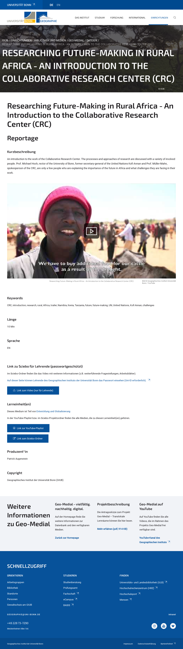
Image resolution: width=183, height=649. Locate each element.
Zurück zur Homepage (67, 537)
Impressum (128, 644)
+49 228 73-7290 (17, 623)
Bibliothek (12, 587)
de (51, 4)
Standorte (12, 593)
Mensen (124, 599)
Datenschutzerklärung (147, 644)
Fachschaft (69, 593)
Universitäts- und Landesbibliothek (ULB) (142, 582)
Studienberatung (72, 582)
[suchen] (173, 19)
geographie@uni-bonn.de (23, 614)
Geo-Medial (76, 40)
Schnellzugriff (27, 566)
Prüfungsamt (70, 587)
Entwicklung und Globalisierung (53, 411)
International (137, 17)
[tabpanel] (91, 58)
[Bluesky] (173, 626)
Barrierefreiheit (167, 644)
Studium (100, 17)
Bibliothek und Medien (50, 40)
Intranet (172, 614)
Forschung (116, 17)
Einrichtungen (159, 17)
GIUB (5, 40)
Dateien (91, 40)
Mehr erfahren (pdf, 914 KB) (112, 528)
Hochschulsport (128, 594)
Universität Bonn (19, 4)
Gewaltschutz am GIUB (19, 604)
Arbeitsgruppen (15, 582)
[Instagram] (154, 626)
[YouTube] (164, 626)
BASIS (66, 605)
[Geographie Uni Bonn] (32, 17)
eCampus (68, 599)
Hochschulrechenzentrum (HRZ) (137, 588)
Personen (12, 599)
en (58, 4)
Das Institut (82, 17)
